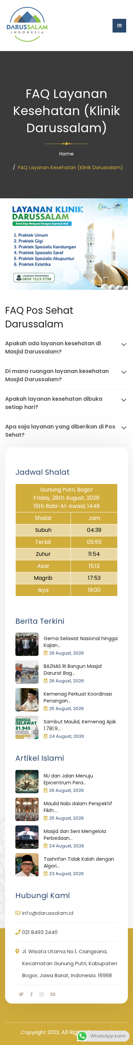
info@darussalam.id (48, 913)
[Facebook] (31, 994)
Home (66, 153)
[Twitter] (21, 994)
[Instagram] (42, 994)
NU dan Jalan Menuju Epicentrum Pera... (68, 779)
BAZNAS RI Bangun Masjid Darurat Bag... (73, 669)
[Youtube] (52, 994)
